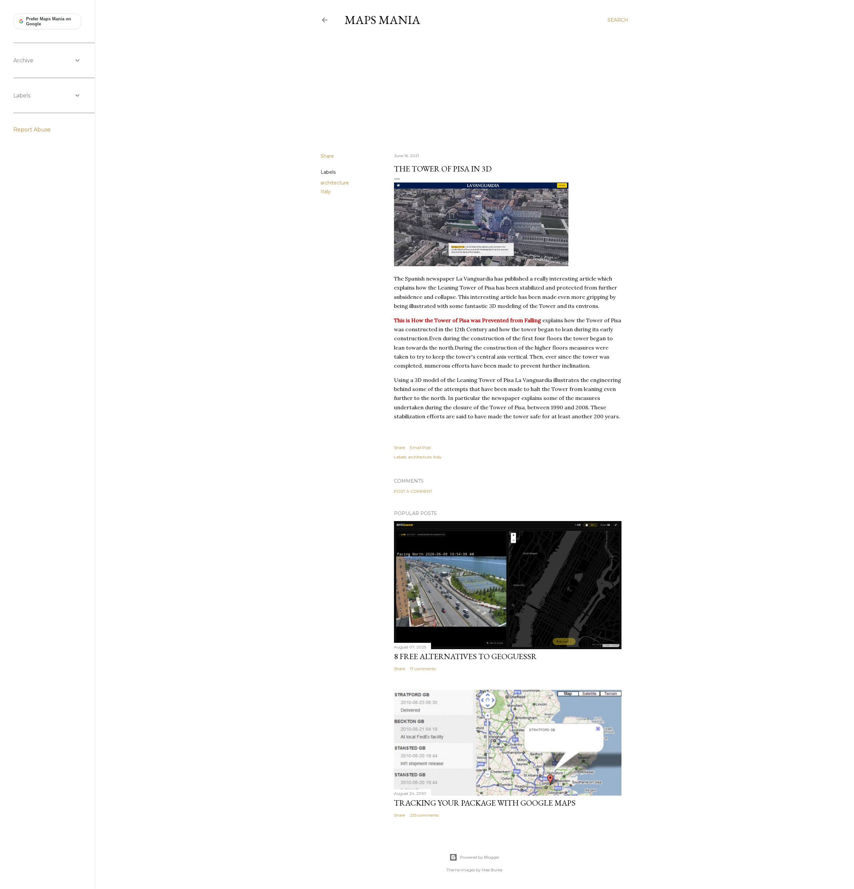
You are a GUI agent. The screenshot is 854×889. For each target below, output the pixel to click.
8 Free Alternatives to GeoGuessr (465, 656)
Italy (326, 191)
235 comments (424, 815)
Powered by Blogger (479, 857)
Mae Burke (492, 869)
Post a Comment (413, 491)
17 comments (423, 668)
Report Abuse (32, 129)
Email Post (420, 447)
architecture (335, 183)
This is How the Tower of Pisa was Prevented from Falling (467, 320)
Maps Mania (382, 20)
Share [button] (327, 156)
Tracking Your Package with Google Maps (484, 803)
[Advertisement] (474, 89)
